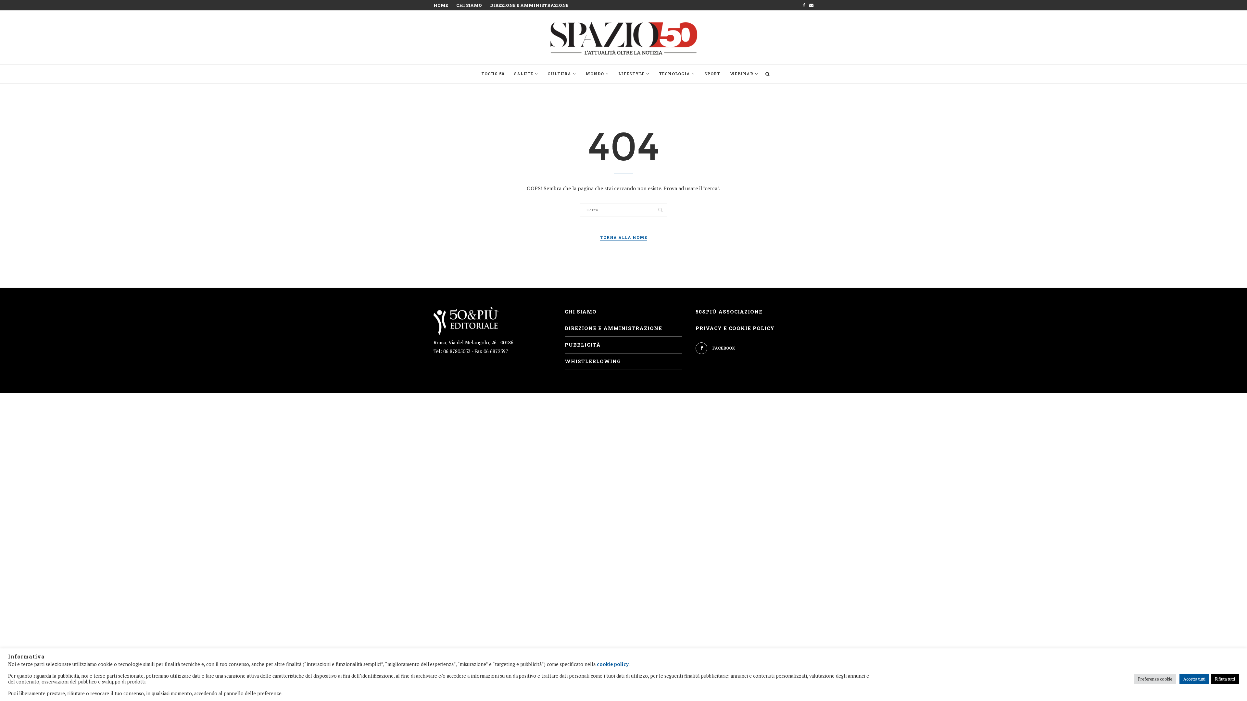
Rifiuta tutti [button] (1225, 679)
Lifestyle (631, 73)
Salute (523, 73)
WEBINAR (741, 73)
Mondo (595, 73)
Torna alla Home (623, 237)
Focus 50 (492, 73)
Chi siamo (469, 5)
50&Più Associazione (729, 311)
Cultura (559, 73)
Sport (712, 73)
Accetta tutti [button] (1194, 679)
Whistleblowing (593, 361)
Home (441, 5)
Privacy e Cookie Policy (735, 328)
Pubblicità (583, 344)
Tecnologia (674, 73)
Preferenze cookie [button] (1155, 679)
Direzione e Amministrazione (529, 5)
